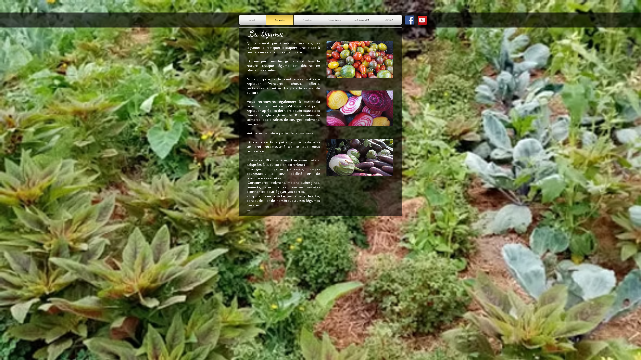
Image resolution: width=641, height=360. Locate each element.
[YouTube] (422, 20)
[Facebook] (409, 20)
